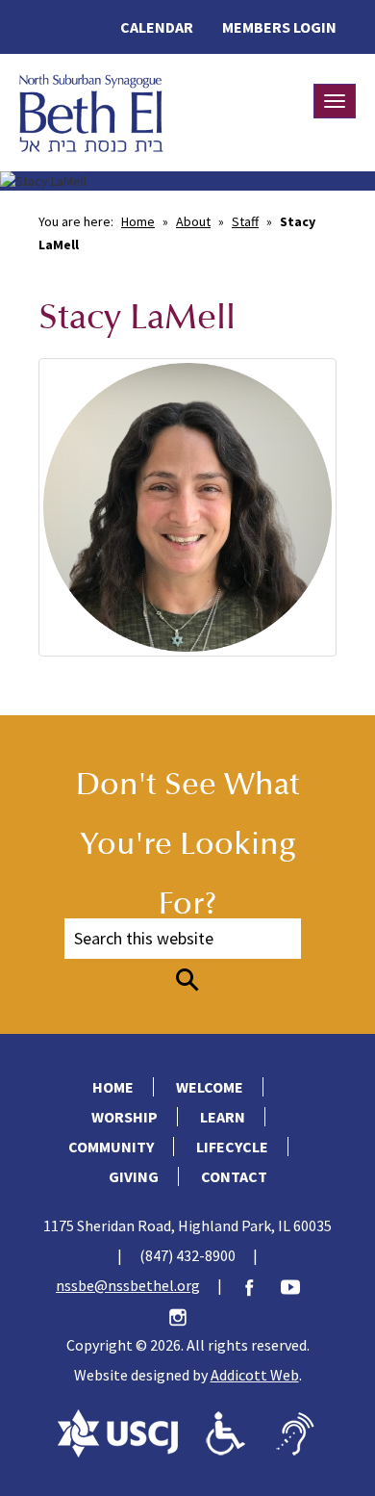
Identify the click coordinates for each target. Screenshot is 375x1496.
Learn (222, 1116)
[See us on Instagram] (187, 1315)
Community (111, 1146)
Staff (245, 221)
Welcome (209, 1086)
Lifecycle (232, 1146)
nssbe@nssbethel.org (128, 1285)
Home (138, 221)
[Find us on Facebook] (258, 1285)
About (193, 221)
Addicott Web (255, 1374)
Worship (124, 1116)
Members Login (279, 27)
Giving (134, 1176)
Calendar (156, 27)
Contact (234, 1176)
